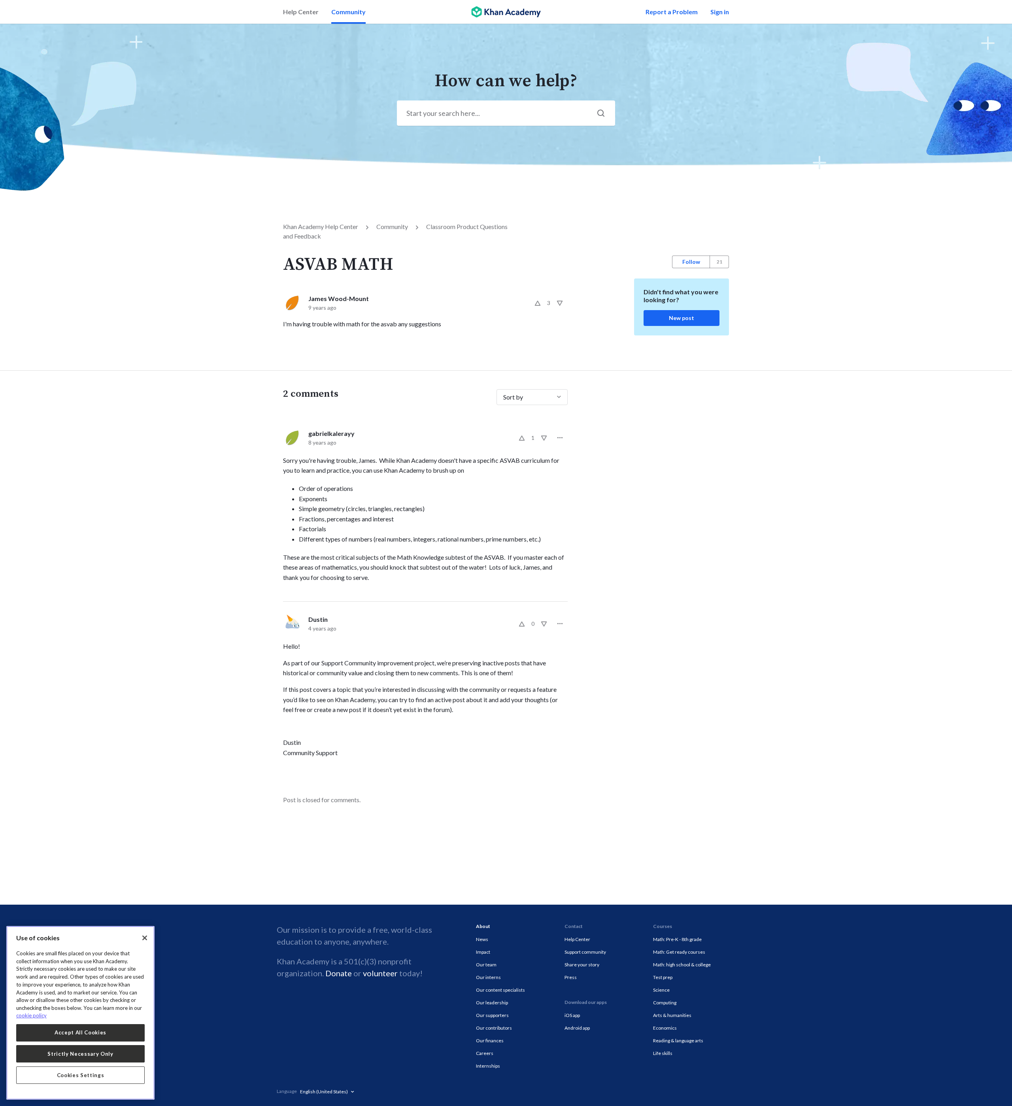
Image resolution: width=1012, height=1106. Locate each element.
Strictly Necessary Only (80, 1054)
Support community (585, 952)
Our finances (490, 1041)
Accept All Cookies (80, 1032)
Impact (483, 952)
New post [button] (681, 317)
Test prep (662, 977)
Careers (484, 1053)
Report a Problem (672, 11)
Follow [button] (691, 261)
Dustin (318, 619)
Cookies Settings (80, 1075)
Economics (665, 1028)
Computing (664, 1003)
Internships (488, 1066)
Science (661, 990)
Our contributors (494, 1028)
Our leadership (492, 1003)
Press (571, 977)
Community (348, 11)
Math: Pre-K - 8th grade (677, 939)
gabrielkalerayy (331, 433)
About (483, 926)
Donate (338, 973)
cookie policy (31, 1015)
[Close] (144, 938)
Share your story (582, 965)
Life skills (662, 1053)
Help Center (301, 11)
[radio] (538, 303)
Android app (577, 1028)
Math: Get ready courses (679, 952)
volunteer (380, 973)
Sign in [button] (719, 11)
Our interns (488, 977)
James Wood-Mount (338, 298)
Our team (486, 965)
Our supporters (492, 1015)
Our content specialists (500, 990)
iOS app (572, 1015)
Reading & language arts (678, 1041)
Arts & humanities (672, 1015)
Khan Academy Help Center (320, 226)
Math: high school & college (682, 965)
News (482, 939)
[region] (80, 1013)
